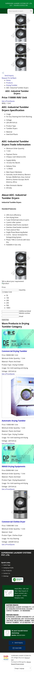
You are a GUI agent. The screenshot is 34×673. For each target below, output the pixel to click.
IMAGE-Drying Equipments (13, 466)
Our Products (7, 570)
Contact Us (6, 573)
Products (9, 83)
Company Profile (8, 568)
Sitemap (5, 576)
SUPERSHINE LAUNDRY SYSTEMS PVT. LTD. (18, 4)
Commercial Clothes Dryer (13, 521)
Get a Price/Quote (8, 101)
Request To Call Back (9, 78)
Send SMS (18, 648)
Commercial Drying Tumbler (14, 351)
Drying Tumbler (11, 85)
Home (8, 80)
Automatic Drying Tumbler (14, 420)
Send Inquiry (9, 76)
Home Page (6, 565)
